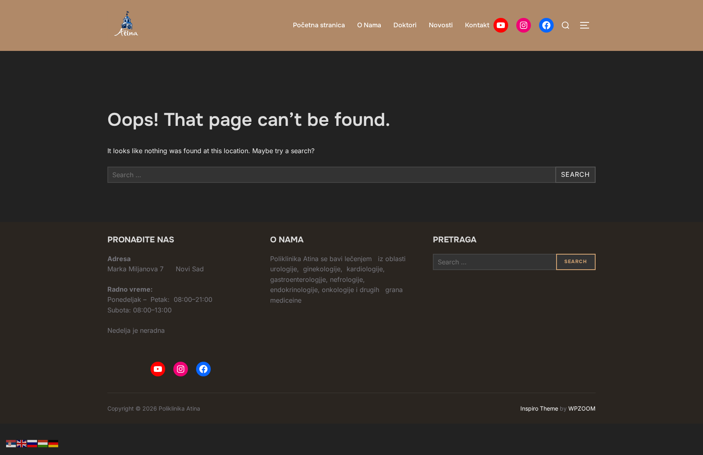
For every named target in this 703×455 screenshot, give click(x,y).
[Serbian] (11, 443)
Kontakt (477, 25)
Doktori (405, 25)
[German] (53, 443)
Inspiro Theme (539, 408)
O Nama (369, 25)
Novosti (441, 25)
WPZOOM (582, 408)
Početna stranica (319, 25)
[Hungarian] (43, 443)
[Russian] (32, 443)
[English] (22, 443)
